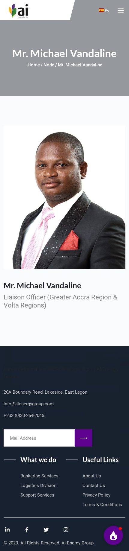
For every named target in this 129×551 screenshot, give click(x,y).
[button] (113, 535)
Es (106, 10)
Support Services (37, 495)
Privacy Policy (96, 495)
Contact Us (93, 485)
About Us (91, 476)
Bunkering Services (39, 476)
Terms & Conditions (102, 504)
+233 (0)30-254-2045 (24, 415)
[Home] (17, 9)
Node (49, 65)
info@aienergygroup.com (29, 404)
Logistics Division (38, 485)
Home (34, 65)
